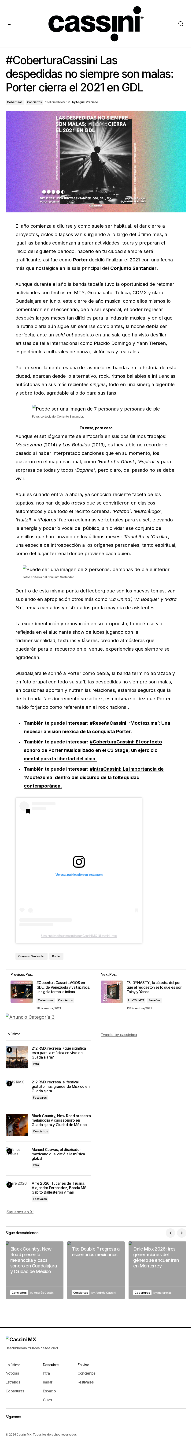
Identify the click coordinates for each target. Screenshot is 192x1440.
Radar (47, 1382)
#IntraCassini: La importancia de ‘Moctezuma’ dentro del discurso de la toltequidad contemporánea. (94, 777)
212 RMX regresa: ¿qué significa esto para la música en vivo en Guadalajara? (59, 1052)
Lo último (13, 1364)
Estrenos (13, 1382)
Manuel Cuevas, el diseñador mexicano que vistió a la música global (58, 1154)
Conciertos (34, 102)
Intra (36, 1064)
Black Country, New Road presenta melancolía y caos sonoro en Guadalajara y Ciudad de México (61, 1120)
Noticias (12, 1373)
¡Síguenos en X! (19, 1212)
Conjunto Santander (31, 956)
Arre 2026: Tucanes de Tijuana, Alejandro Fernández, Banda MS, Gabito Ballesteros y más (59, 1188)
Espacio (49, 1391)
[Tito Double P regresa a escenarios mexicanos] (96, 1270)
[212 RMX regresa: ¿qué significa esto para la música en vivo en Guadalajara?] (17, 1057)
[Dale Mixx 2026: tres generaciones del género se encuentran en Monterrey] (157, 1270)
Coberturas (14, 102)
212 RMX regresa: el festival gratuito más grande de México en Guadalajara (61, 1086)
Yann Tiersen (151, 343)
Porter (56, 956)
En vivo (83, 1364)
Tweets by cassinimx (119, 1034)
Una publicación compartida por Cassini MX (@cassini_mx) (78, 936)
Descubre (51, 1364)
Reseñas (154, 1000)
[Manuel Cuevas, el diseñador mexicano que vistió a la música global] (17, 1158)
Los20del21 (136, 1000)
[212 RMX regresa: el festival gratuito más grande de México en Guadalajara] (17, 1091)
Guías (47, 1400)
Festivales (40, 1097)
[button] (9, 24)
